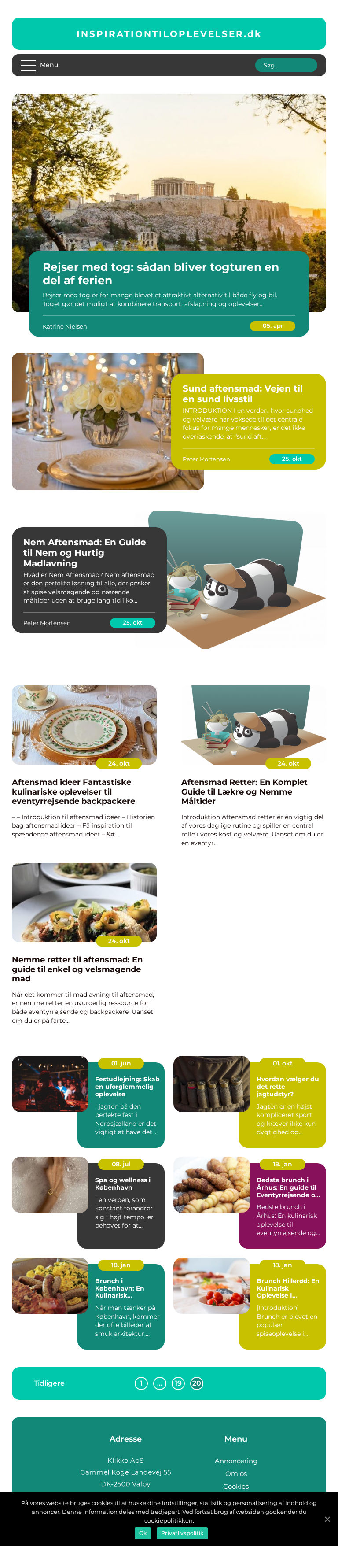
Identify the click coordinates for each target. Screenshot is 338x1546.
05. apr (273, 325)
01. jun (121, 1063)
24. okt (119, 763)
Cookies (236, 1486)
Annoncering (236, 1461)
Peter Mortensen (206, 458)
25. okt (292, 458)
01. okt (283, 1063)
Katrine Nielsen (65, 326)
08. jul (121, 1164)
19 (178, 1383)
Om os (236, 1473)
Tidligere (49, 1383)
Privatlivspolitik (182, 1533)
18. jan (282, 1164)
